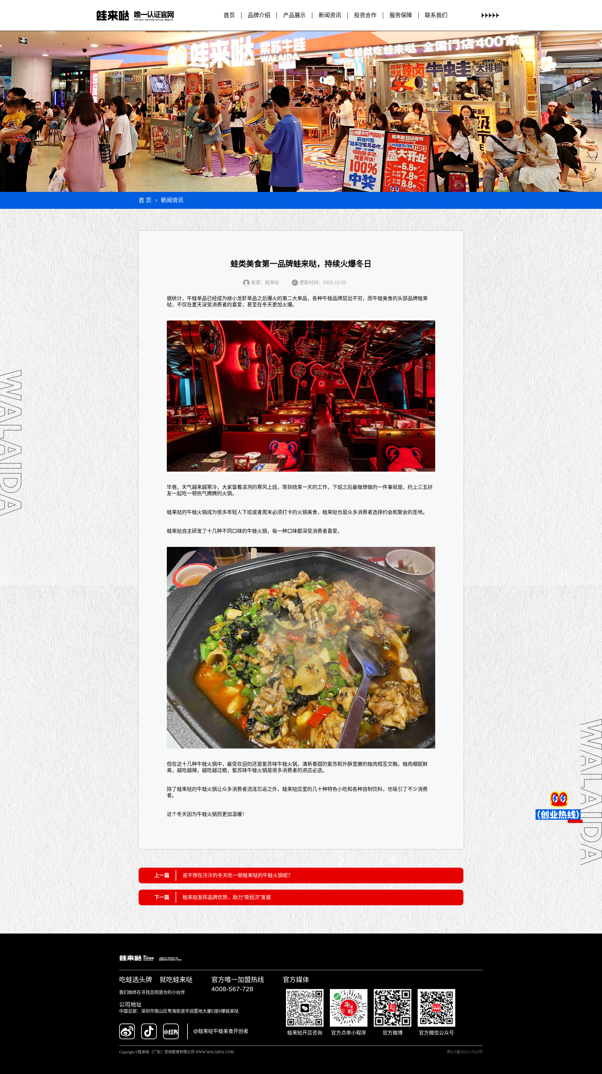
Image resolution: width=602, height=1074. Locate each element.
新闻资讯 (330, 15)
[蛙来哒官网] (141, 15)
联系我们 (436, 15)
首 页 (145, 200)
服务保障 (400, 15)
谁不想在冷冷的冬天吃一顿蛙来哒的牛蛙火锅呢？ (237, 875)
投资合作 (365, 15)
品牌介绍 (259, 15)
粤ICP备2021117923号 (465, 1052)
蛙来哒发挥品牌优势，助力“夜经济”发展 (226, 897)
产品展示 (294, 15)
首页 (229, 15)
